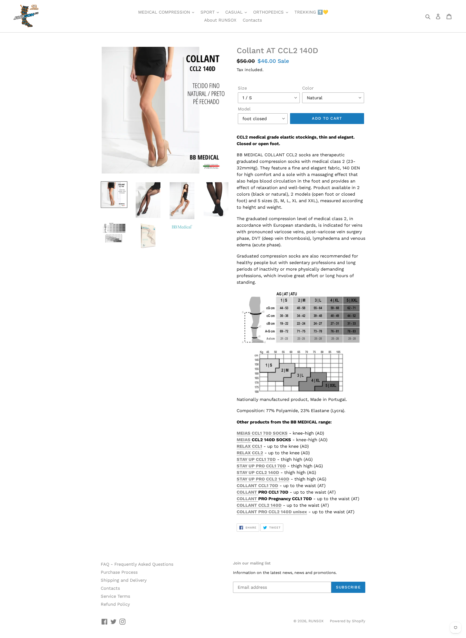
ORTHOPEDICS (269, 12)
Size (242, 88)
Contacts (252, 20)
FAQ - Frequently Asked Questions (137, 564)
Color (308, 88)
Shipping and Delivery (124, 580)
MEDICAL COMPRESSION (164, 12)
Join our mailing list (252, 563)
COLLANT (247, 492)
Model (244, 108)
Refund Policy (115, 604)
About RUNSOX (220, 20)
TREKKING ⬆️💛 (311, 12)
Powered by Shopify (347, 621)
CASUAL (234, 12)
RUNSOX (316, 621)
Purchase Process (119, 572)
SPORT (208, 12)
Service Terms (115, 596)
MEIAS (244, 439)
